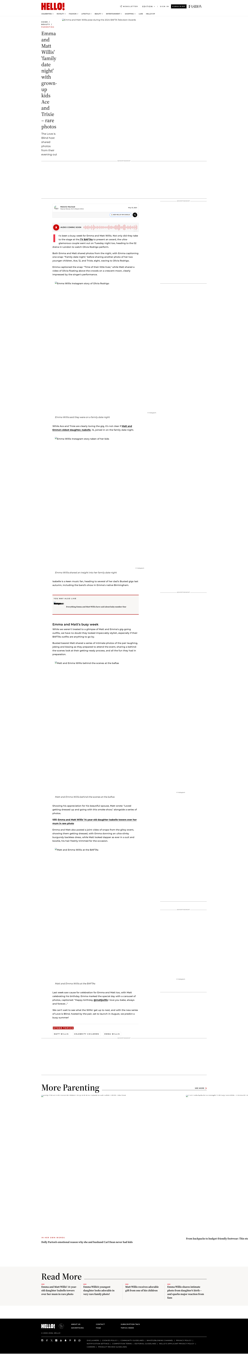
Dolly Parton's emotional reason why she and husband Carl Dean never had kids (87, 1242)
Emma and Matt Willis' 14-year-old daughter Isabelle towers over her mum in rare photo (59, 1290)
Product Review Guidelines (112, 1347)
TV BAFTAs (86, 239)
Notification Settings (98, 1343)
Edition (147, 6)
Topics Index (127, 1328)
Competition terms (122, 1343)
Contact (100, 1324)
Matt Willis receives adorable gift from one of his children (142, 1288)
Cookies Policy (110, 1340)
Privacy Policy (184, 1340)
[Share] (135, 215)
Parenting (47, 27)
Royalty (60, 14)
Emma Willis (112, 1034)
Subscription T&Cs (129, 1324)
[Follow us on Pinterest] (70, 1340)
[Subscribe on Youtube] (61, 1340)
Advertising (77, 1328)
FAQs (98, 1328)
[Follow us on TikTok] (56, 1340)
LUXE (141, 14)
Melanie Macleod (67, 207)
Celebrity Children (86, 1034)
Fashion (72, 14)
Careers (91, 1347)
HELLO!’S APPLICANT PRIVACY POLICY (176, 1343)
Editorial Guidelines (145, 1343)
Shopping (129, 14)
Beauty (98, 14)
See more (199, 1088)
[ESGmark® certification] (60, 1326)
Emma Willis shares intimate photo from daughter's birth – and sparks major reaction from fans (185, 1292)
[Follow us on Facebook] (47, 1340)
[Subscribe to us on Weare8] (75, 1340)
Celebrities (46, 14)
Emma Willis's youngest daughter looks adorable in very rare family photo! (98, 1290)
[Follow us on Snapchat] (66, 1340)
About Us (75, 1324)
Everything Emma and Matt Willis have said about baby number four (96, 606)
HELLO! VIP (150, 14)
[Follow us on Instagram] (42, 1340)
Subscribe (178, 6)
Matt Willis (61, 1034)
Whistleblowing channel (160, 1340)
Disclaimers (93, 1340)
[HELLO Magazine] (53, 6)
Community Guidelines (132, 1340)
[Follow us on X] (52, 1340)
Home (44, 22)
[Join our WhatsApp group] (80, 1340)
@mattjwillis (101, 1000)
